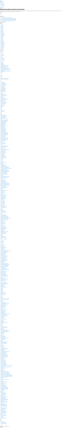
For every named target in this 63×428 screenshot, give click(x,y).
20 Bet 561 (2, 63)
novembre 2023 (2, 43)
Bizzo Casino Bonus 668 (4, 132)
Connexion (2, 421)
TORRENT (2, 382)
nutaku (1, 300)
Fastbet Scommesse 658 (4, 196)
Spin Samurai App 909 (3, 364)
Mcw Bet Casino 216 (3, 280)
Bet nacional (2, 106)
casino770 (2, 161)
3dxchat (2, 76)
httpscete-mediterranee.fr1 (4, 237)
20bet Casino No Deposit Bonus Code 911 (6, 69)
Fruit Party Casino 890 (3, 214)
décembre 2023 (2, 42)
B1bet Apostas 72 (3, 100)
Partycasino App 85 (3, 311)
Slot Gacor (2, 347)
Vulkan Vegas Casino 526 (4, 396)
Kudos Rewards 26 (3, 259)
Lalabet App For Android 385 (4, 260)
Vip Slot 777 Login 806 (3, 393)
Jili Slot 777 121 (3, 248)
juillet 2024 (2, 37)
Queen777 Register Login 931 (4, 331)
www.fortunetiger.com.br (3, 409)
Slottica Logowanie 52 (3, 357)
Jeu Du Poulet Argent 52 (3, 247)
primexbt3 (2, 325)
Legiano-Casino (3, 262)
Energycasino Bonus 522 (4, 182)
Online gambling (3, 310)
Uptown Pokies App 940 (3, 386)
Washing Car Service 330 (4, 402)
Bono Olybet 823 (3, 142)
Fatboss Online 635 (3, 198)
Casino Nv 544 (2, 154)
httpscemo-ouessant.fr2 (3, 236)
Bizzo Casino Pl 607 (3, 136)
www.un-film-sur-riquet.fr (3, 412)
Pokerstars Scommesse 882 (4, 322)
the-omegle (2, 380)
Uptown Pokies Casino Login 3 (4, 387)
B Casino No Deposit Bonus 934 (4, 99)
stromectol (2, 369)
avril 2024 (2, 39)
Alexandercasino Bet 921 (4, 95)
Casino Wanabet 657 (3, 157)
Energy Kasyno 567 (3, 180)
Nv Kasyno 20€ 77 (3, 306)
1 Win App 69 (2, 54)
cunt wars (2, 175)
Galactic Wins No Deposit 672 (4, 219)
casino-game (2, 158)
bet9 (1, 114)
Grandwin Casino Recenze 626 (4, 231)
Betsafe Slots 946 (3, 127)
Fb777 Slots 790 (3, 207)
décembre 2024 (2, 33)
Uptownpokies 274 (3, 389)
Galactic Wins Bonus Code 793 (4, 216)
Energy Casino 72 (3, 179)
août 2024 (2, 36)
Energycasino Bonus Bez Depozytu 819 (5, 183)
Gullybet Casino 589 (3, 233)
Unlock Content (2, 4)
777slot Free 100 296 (3, 85)
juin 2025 (2, 28)
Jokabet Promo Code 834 (4, 252)
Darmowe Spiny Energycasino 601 (5, 176)
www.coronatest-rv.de (3, 408)
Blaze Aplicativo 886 (3, 140)
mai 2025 (2, 29)
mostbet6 (2, 291)
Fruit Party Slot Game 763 (4, 215)
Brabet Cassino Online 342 (4, 146)
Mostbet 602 (2, 285)
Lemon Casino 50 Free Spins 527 (5, 263)
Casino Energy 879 (3, 151)
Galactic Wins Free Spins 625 (4, 218)
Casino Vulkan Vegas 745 (4, 156)
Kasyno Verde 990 (3, 254)
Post (1, 324)
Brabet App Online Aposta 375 (4, 145)
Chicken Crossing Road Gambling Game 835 (6, 168)
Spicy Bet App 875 (3, 361)
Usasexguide (2, 390)
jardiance (2, 245)
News (1, 296)
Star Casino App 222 (3, 368)
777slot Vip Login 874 (3, 88)
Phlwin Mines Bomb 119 (3, 314)
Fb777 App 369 (2, 201)
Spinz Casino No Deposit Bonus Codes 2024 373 (6, 365)
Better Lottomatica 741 (3, 128)
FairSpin (2, 193)
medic (1, 281)
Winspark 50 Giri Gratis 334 (4, 405)
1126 (1, 56)
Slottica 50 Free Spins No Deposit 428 (5, 351)
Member (1, 2)
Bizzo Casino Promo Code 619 (4, 138)
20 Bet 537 (2, 62)
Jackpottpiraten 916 (3, 244)
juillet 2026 (2, 25)
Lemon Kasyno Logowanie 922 (4, 266)
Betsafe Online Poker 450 (4, 125)
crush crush (2, 174)
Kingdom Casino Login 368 (4, 255)
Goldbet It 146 (2, 229)
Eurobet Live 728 (3, 191)
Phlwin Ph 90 (2, 317)
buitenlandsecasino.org (3, 147)
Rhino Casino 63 (3, 335)
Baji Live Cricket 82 (3, 102)
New (1, 295)
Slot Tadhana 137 (3, 349)
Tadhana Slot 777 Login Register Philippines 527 (6, 375)
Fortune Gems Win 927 (3, 212)
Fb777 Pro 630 (2, 205)
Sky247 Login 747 (3, 345)
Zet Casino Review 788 (3, 415)
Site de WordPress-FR (3, 423)
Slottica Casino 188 (3, 353)
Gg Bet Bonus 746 (3, 223)
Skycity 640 (2, 346)
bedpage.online (2, 105)
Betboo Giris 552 (3, 117)
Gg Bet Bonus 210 (3, 222)
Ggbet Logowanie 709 (3, 227)
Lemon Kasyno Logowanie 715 (4, 265)
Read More (1, 12)
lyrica (1, 276)
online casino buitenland (3, 309)
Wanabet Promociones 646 (4, 401)
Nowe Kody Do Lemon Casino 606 (5, 299)
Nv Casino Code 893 (3, 302)
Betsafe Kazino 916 (3, 124)
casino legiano (2, 153)
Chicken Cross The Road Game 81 (5, 167)
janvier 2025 (2, 32)
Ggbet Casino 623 (3, 225)
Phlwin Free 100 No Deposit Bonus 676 (5, 313)
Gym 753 (2, 234)
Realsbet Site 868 (3, 332)
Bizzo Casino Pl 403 (3, 135)
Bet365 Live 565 (3, 111)
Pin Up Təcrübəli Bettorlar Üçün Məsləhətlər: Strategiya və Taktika (8, 18)
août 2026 (2, 24)
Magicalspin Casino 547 (3, 277)
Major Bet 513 (2, 278)
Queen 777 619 (2, 329)
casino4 (2, 160)
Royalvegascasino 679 (3, 338)
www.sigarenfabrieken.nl (4, 411)
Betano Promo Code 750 (4, 116)
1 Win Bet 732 (2, 55)
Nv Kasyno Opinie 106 (3, 307)
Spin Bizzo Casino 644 (3, 362)
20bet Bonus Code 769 (3, 67)
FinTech (2, 208)
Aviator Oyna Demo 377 (3, 98)
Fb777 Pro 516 (2, 204)
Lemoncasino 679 (3, 267)
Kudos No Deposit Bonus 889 (4, 258)
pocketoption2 (2, 321)
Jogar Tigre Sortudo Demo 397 (4, 251)
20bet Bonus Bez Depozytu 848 (4, 66)
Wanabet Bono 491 (3, 398)
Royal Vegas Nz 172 (3, 336)
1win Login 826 (2, 60)
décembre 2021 (2, 47)
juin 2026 (2, 26)
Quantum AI (2, 328)
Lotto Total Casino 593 (3, 273)
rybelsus (2, 340)
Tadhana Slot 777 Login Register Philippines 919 (6, 376)
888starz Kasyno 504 (3, 91)
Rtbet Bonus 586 (3, 339)
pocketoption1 (2, 320)
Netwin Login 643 (3, 294)
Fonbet (1, 209)
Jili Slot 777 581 (3, 249)
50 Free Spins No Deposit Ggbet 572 (5, 78)
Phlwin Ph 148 (2, 316)
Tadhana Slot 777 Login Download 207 (5, 372)
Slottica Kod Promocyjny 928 (4, 356)
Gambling (2, 220)
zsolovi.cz (2, 416)
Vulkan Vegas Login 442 (3, 397)
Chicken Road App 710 (3, 169)
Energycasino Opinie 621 (4, 185)
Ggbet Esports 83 (3, 226)
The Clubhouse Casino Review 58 (5, 379)
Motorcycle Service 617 (3, 292)
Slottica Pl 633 (2, 358)
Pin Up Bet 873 (2, 318)
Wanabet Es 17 (2, 400)
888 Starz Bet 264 (3, 89)
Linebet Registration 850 (3, 271)
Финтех (2, 418)
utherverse (2, 391)
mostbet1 (2, 287)
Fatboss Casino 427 (3, 197)
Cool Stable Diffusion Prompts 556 (5, 171)
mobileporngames (3, 284)
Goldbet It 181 (2, 230)
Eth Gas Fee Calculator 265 (4, 190)
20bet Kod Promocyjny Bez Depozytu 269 (5, 71)
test (1, 378)
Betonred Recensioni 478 (4, 121)
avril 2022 (2, 46)
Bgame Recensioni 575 (3, 129)
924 (1, 92)
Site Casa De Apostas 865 (4, 343)
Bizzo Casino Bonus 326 (4, 131)
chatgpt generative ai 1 (3, 165)
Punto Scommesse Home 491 (4, 327)
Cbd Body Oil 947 (3, 164)
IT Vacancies (2, 240)
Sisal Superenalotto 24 (3, 342)
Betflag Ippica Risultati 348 (4, 118)
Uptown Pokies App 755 (3, 385)
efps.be (1, 178)
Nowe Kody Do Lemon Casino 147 (5, 298)
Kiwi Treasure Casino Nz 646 (4, 256)
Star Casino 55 (2, 367)
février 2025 (2, 31)
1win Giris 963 (2, 58)
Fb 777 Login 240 (3, 200)
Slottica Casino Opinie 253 (4, 354)
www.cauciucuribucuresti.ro (4, 407)
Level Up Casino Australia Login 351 (5, 269)
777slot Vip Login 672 (3, 87)
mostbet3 (2, 289)
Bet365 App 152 (3, 110)
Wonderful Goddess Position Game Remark (12, 9)
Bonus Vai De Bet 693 (3, 143)
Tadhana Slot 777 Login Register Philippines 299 (6, 374)
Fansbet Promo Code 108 (4, 194)
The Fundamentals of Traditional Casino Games (6, 17)
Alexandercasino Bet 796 (4, 94)
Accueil (1, 0)
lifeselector (2, 270)
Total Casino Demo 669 (3, 383)
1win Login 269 (2, 59)
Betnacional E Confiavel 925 (4, 120)
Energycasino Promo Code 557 (4, 187)
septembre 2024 (3, 35)
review (1, 334)
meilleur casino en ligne (3, 282)
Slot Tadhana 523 (3, 350)
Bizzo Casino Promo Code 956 (4, 139)
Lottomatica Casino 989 (3, 274)
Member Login (2, 3)
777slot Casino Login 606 (4, 84)
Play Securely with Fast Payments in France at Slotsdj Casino (8, 20)
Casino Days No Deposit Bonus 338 (5, 149)
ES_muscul (2, 189)
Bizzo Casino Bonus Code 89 (4, 134)
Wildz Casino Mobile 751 (4, 404)
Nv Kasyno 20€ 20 (3, 305)
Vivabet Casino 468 (3, 394)
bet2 (1, 109)
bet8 (1, 113)
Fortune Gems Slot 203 (3, 211)
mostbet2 (2, 288)
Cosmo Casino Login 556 (4, 172)
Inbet (1, 238)
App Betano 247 (3, 96)
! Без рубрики (2, 52)
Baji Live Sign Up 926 (3, 103)
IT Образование (3, 241)
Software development (3, 360)
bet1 (1, 107)
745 (1, 81)
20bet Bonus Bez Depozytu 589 (4, 65)
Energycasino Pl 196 (3, 186)
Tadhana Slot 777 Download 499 (4, 371)
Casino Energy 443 (3, 150)
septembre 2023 (3, 44)
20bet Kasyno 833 (3, 70)
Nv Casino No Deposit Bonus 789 (5, 303)
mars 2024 (2, 40)
